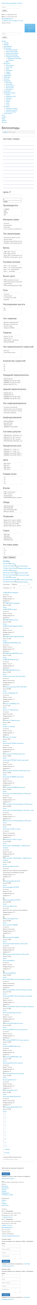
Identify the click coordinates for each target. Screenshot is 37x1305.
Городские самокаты (12, 110)
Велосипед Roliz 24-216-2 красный (13, 1063)
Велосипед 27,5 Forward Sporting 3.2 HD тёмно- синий (18, 810)
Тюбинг (8, 94)
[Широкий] (12, 299)
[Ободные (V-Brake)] (12, 328)
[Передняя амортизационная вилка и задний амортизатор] (12, 243)
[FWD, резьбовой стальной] (12, 280)
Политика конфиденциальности (11, 1236)
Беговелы (5, 563)
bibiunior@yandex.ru (7, 18)
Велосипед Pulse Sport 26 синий (12, 1013)
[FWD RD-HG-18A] (12, 395)
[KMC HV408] (12, 464)
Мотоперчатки (10, 86)
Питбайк (8, 74)
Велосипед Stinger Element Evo (12, 1096)
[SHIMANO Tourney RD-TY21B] (12, 397)
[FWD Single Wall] (12, 508)
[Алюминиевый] (12, 283)
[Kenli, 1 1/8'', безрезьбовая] (12, 269)
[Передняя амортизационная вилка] (12, 241)
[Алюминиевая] (12, 225)
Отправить (6, 1174)
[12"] (12, 478)
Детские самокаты (11, 112)
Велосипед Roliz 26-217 (9, 1080)
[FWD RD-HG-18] (12, 393)
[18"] (12, 483)
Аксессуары (7, 91)
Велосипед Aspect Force (10, 906)
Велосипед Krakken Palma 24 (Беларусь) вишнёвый (17, 996)
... (5, 1128)
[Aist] (12, 215)
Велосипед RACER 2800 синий (11, 1046)
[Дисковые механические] (12, 324)
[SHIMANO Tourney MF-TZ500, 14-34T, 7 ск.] (12, 455)
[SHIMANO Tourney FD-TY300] (12, 381)
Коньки (8, 101)
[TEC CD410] (12, 469)
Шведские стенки (11, 96)
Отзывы (4, 117)
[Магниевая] (12, 227)
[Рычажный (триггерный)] (12, 407)
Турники (8, 99)
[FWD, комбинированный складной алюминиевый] (12, 285)
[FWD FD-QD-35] (12, 379)
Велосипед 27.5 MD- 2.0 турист (12, 829)
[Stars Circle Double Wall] (12, 510)
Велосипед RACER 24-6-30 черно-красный (15, 1029)
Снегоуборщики (9, 179)
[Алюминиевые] (12, 495)
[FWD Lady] (12, 534)
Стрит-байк (9, 67)
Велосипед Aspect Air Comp (11, 866)
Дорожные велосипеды (14, 58)
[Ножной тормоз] (12, 326)
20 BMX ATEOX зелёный (10, 609)
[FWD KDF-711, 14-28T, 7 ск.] (12, 451)
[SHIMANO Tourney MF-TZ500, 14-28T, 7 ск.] (12, 453)
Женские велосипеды (12, 53)
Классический (10, 65)
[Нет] (12, 310)
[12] (12, 552)
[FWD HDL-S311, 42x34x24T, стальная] (12, 435)
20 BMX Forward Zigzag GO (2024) (12, 626)
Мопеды (6, 44)
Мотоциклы (7, 63)
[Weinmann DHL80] (12, 511)
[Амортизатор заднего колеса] (12, 237)
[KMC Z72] (12, 465)
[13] (12, 554)
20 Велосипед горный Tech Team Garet (14, 676)
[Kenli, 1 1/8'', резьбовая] (12, 266)
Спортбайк (9, 70)
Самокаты (7, 106)
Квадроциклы (7, 75)
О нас (3, 115)
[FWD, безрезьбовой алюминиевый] (12, 282)
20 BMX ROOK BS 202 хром (11, 659)
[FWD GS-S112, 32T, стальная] (12, 439)
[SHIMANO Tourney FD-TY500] (12, 382)
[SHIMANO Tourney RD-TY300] (12, 398)
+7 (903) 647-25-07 (7, 21)
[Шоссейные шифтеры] (12, 412)
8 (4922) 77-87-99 (18, 21)
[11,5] (12, 550)
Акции (3, 118)
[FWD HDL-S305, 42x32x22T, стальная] (12, 441)
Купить (5, 607)
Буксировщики (8, 46)
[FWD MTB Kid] (12, 538)
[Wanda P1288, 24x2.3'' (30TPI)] (12, 526)
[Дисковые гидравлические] (12, 322)
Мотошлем (9, 82)
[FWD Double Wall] (12, 506)
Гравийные (6, 570)
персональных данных (8, 1178)
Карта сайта (5, 1205)
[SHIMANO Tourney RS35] (12, 427)
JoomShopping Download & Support (10, 1159)
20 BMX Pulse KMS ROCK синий (12, 643)
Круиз (7, 68)
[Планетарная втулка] (12, 352)
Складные (11, 60)
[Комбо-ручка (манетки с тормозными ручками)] (12, 411)
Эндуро (8, 72)
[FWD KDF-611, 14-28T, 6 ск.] (12, 449)
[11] (12, 548)
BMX (7, 62)
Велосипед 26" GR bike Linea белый (13, 743)
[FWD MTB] (12, 536)
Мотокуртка (9, 89)
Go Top (18, 1303)
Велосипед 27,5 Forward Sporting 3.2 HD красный (17, 793)
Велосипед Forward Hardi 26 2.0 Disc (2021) (15, 943)
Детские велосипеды (12, 55)
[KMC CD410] (12, 467)
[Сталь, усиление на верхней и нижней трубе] (12, 229)
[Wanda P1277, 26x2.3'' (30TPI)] (12, 522)
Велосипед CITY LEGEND (10, 925)
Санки (7, 105)
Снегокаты (9, 98)
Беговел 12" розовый (9, 726)
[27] (12, 365)
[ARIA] (12, 211)
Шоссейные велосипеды (10, 579)
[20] (12, 370)
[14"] (12, 480)
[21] (12, 368)
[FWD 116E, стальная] (12, 252)
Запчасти (6, 79)
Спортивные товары (9, 93)
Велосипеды (7, 48)
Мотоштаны (9, 84)
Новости (4, 120)
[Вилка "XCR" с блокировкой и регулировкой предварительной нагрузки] (12, 255)
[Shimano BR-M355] (12, 342)
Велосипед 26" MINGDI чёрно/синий (13, 777)
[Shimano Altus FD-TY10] (12, 384)
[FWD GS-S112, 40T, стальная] (12, 437)
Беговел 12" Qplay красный (10, 710)
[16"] (12, 481)
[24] (12, 366)
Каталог (4, 41)
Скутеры (6, 43)
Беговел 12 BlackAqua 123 (10, 693)
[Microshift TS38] (12, 423)
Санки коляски (8, 113)
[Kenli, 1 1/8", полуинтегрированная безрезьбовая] (12, 267)
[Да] (12, 308)
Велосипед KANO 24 (9, 960)
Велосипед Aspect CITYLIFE (11, 887)
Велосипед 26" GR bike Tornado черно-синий (15, 760)
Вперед (7, 1149)
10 (6, 1146)
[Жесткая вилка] (12, 239)
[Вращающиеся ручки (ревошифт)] (12, 409)
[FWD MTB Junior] (12, 540)
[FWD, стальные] (12, 494)
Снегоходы (7, 77)
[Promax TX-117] (12, 338)
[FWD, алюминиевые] (12, 492)
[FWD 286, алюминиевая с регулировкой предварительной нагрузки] (12, 257)
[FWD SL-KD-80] (12, 425)
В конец (7, 1152)
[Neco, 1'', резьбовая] (12, 271)
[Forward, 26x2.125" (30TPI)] (12, 524)
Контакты (4, 122)
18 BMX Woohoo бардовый (10, 592)
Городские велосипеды (12, 56)
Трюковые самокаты (11, 108)
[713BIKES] (12, 209)
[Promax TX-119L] (12, 336)
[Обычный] (12, 350)
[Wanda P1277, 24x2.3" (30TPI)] (12, 520)
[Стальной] (12, 294)
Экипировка (7, 81)
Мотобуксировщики (11, 154)
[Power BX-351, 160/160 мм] (12, 340)
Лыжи (7, 103)
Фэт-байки (6, 577)
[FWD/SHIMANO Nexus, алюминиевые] (12, 497)
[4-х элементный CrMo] (12, 298)
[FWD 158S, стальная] (12, 253)
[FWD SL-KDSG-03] (12, 421)
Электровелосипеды (12, 50)
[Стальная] (12, 223)
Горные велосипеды (11, 51)
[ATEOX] (12, 213)
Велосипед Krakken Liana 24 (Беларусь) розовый (17, 979)
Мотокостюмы (10, 87)
